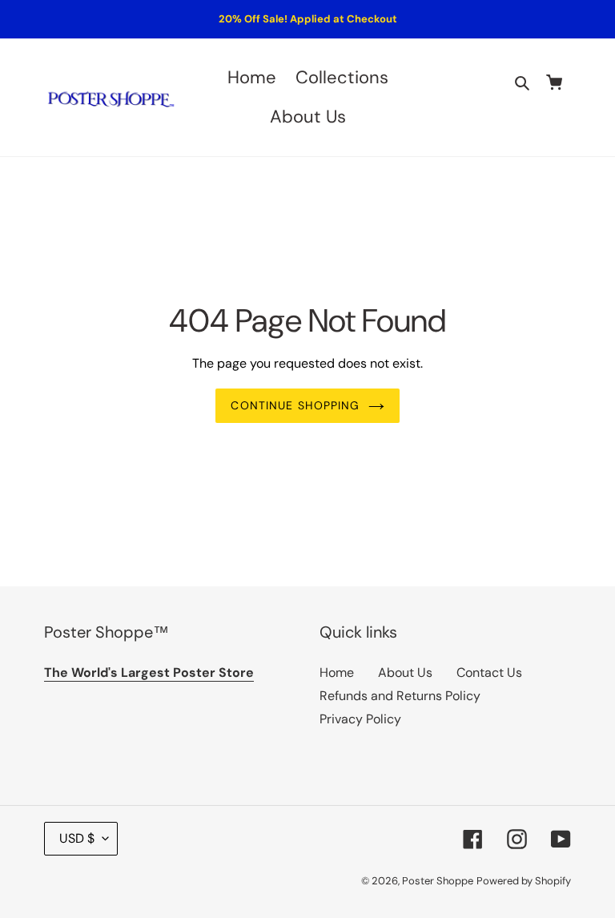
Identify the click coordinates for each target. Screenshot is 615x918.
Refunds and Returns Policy (400, 695)
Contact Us (489, 672)
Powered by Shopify (523, 881)
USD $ (76, 838)
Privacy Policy (360, 719)
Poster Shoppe (437, 881)
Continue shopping (295, 405)
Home (337, 672)
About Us (405, 672)
